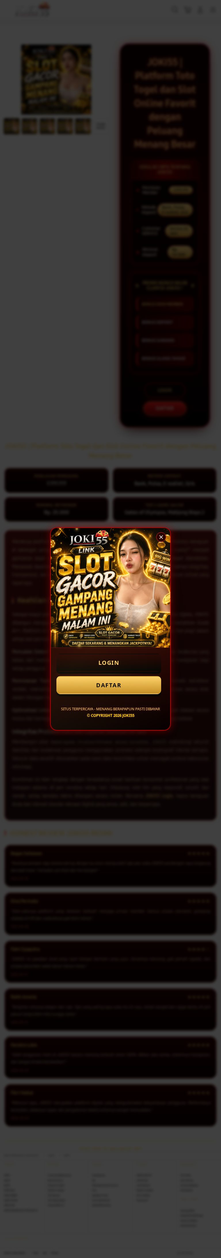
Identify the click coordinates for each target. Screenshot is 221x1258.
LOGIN (108, 663)
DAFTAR (108, 685)
